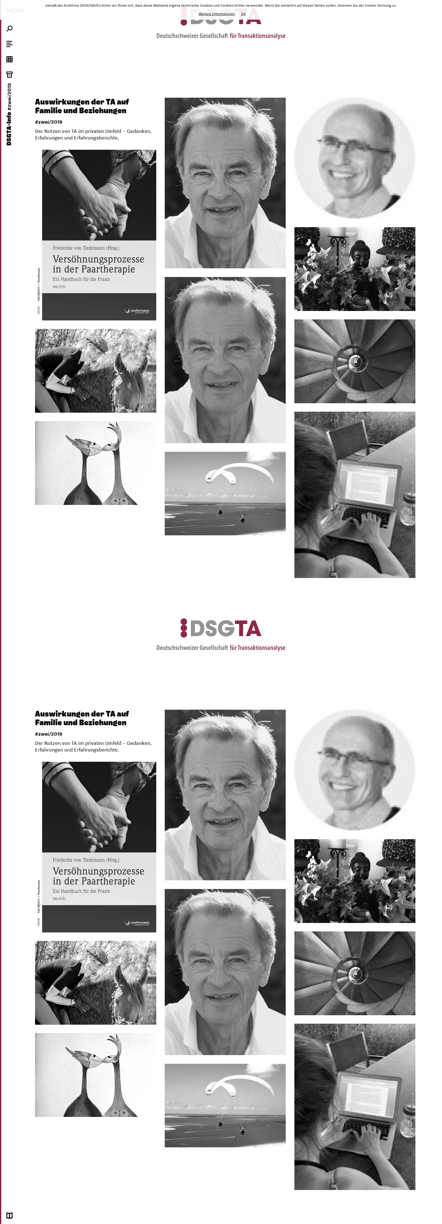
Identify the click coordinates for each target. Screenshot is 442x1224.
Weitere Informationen (216, 13)
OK (243, 13)
